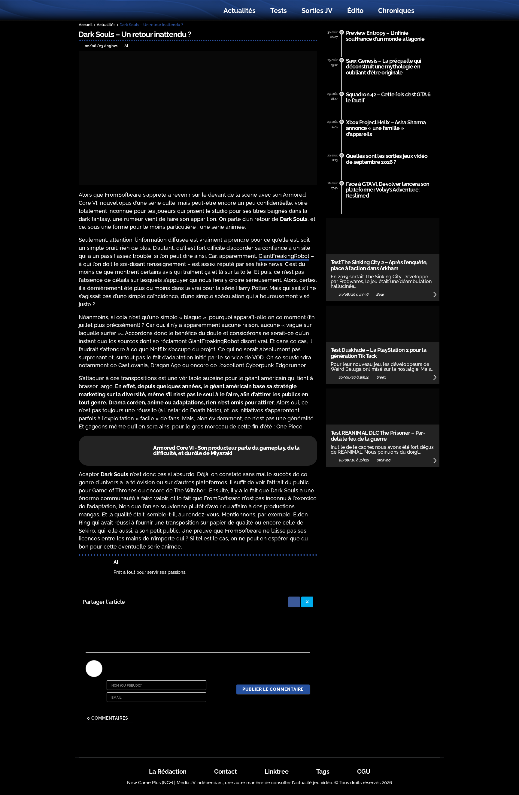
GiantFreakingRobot (284, 256)
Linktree (277, 771)
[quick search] (428, 11)
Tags (322, 771)
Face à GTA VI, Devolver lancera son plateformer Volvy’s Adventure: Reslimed (387, 190)
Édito (355, 10)
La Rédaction (168, 771)
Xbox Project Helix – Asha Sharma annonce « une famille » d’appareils (386, 128)
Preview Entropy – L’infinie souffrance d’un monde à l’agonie (385, 36)
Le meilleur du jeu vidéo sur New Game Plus (112, 10)
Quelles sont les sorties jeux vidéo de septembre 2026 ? (387, 159)
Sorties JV (317, 10)
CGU (363, 771)
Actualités (239, 10)
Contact (225, 771)
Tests (278, 10)
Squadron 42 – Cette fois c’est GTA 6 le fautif (388, 97)
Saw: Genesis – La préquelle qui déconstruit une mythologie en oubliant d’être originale (383, 67)
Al (116, 562)
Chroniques (396, 10)
